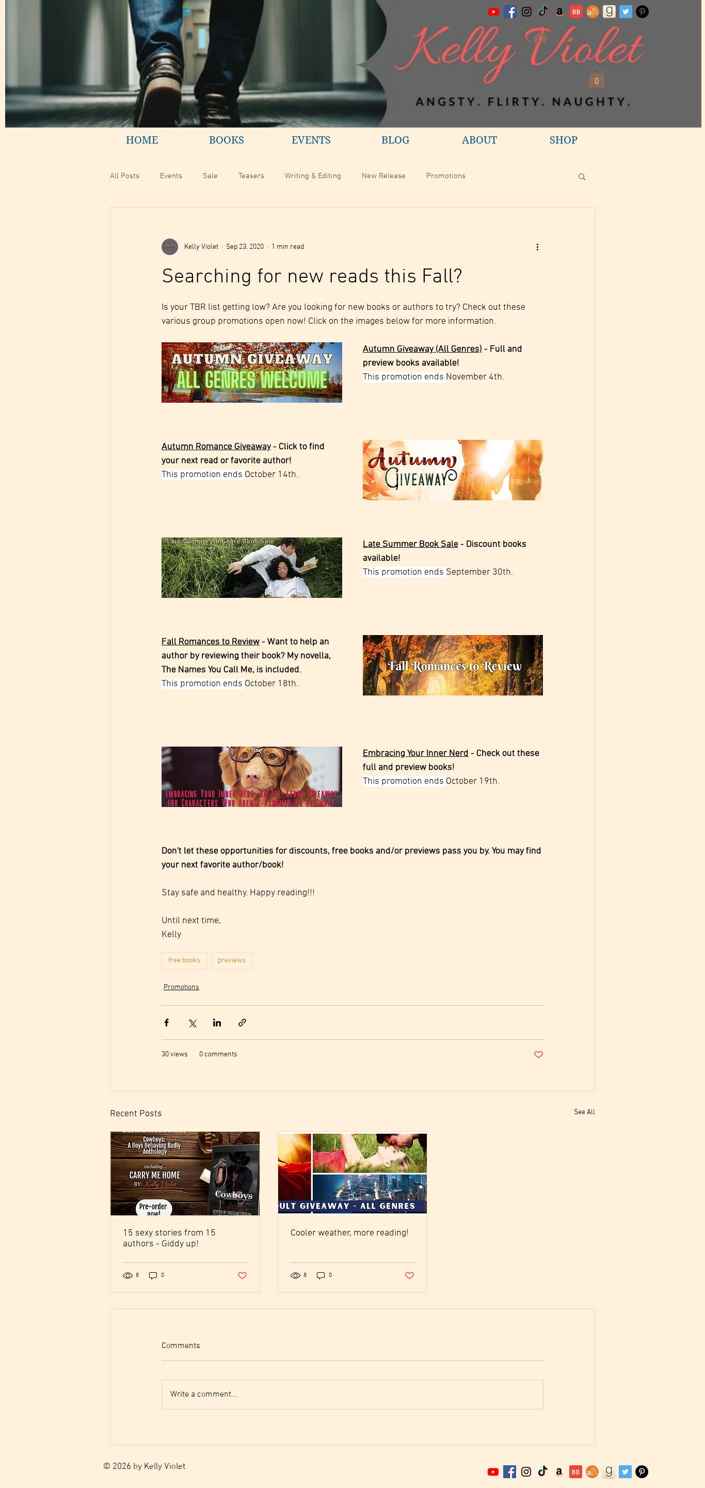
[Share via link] (242, 1022)
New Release (384, 176)
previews (232, 960)
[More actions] (537, 247)
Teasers (251, 176)
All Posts (124, 176)
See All (584, 1112)
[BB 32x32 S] (576, 11)
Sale (210, 176)
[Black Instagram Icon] (526, 11)
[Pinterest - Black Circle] (642, 11)
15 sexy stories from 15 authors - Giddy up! (169, 1238)
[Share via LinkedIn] (217, 1022)
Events (171, 176)
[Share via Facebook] (166, 1022)
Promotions (446, 176)
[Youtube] (493, 11)
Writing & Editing (313, 176)
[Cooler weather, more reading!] (352, 1173)
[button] (596, 77)
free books (184, 960)
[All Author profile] (592, 11)
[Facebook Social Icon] (510, 11)
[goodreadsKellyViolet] (609, 11)
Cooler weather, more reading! (350, 1233)
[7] (592, 1471)
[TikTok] (543, 11)
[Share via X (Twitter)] (192, 1022)
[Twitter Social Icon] (625, 11)
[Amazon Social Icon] (559, 11)
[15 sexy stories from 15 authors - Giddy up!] (185, 1173)
